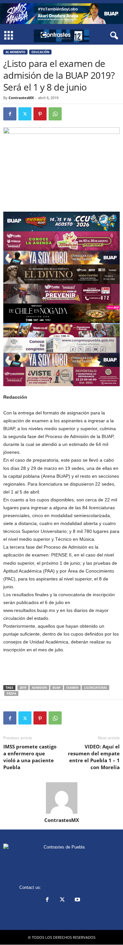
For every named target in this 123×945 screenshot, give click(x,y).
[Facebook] (9, 113)
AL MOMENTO (15, 52)
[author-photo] (61, 798)
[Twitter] (24, 113)
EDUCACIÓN (40, 52)
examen (72, 687)
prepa (11, 693)
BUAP (56, 687)
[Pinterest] (40, 113)
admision (39, 687)
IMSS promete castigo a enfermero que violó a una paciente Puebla (29, 756)
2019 (23, 687)
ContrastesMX (21, 97)
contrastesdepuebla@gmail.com (73, 887)
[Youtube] (77, 900)
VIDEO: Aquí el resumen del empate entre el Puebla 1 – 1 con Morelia (94, 756)
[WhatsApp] (55, 113)
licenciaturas (95, 687)
